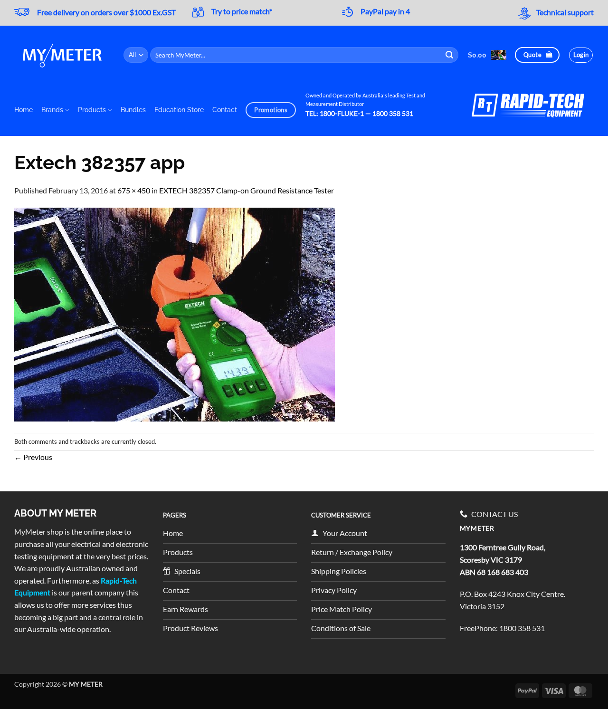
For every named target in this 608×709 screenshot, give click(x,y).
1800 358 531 (522, 627)
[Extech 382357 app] (174, 313)
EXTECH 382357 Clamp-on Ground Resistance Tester (246, 190)
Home (23, 109)
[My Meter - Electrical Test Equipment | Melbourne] (61, 55)
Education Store (179, 109)
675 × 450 (133, 190)
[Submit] (450, 55)
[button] (487, 55)
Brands (52, 109)
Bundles (133, 109)
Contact (224, 109)
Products (92, 109)
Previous (33, 456)
